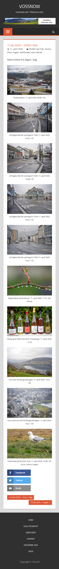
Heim (30, 519)
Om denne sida (31, 544)
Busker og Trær (36, 49)
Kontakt (31, 538)
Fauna (48, 49)
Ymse (30, 551)
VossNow (29, 6)
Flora (9, 52)
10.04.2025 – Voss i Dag (21, 498)
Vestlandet (25, 52)
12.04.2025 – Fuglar (39, 503)
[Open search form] (53, 32)
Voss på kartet (30, 526)
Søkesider (31, 532)
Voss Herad (36, 52)
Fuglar (16, 52)
